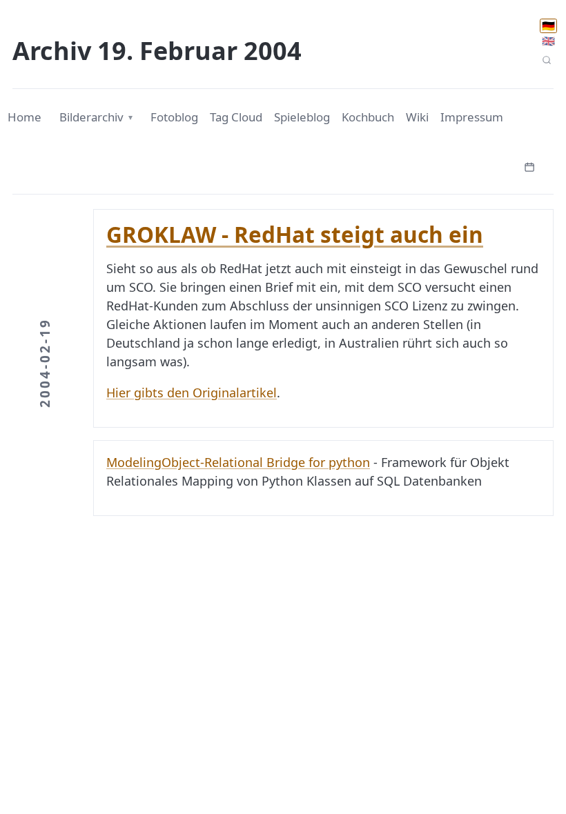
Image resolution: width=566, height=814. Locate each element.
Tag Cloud (236, 117)
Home (24, 117)
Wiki (417, 117)
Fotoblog (174, 117)
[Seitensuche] (546, 60)
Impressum (471, 117)
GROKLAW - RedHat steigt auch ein (294, 234)
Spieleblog (302, 117)
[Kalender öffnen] (529, 165)
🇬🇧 (548, 41)
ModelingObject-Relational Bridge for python (238, 462)
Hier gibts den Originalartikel (191, 392)
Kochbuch (368, 117)
